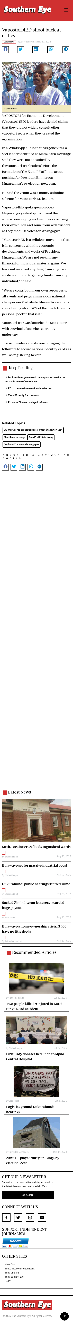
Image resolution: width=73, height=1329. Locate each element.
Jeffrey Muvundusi (13, 941)
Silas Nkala (10, 918)
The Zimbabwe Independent (19, 1268)
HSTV (8, 1281)
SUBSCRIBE (28, 1195)
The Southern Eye (14, 1277)
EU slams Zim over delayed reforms (28, 402)
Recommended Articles (34, 952)
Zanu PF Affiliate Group (41, 437)
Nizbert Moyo (11, 875)
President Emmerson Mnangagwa (21, 444)
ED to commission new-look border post (30, 388)
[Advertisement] (36, 634)
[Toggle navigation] (66, 10)
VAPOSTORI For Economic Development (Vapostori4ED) (33, 430)
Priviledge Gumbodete (19, 1152)
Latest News (19, 791)
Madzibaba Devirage (14, 437)
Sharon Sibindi (11, 857)
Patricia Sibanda (16, 998)
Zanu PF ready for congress (23, 395)
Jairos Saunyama (27, 42)
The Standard (12, 1272)
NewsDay (10, 1264)
